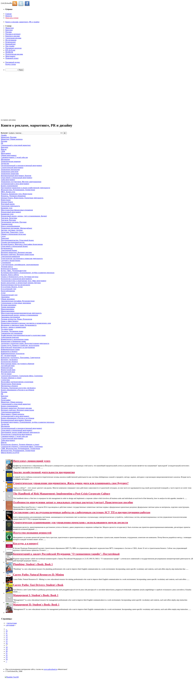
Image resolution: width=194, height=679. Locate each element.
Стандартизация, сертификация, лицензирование (20, 264)
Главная (8, 14)
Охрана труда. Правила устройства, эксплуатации (20, 345)
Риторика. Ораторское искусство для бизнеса (18, 388)
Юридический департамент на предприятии (18, 347)
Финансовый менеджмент (11, 212)
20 (7, 651)
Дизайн (4, 135)
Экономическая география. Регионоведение (18, 301)
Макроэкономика (7, 309)
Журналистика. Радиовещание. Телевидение (18, 190)
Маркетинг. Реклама (8, 137)
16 (7, 643)
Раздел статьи (10, 64)
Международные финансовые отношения (17, 210)
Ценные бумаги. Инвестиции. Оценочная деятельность (22, 198)
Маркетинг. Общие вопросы (12, 139)
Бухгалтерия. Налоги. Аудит (12, 287)
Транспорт (5, 238)
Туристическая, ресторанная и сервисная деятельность (22, 258)
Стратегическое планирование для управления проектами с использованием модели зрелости (70, 522)
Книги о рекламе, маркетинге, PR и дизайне (22, 22)
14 (7, 639)
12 (7, 635)
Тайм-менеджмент (8, 180)
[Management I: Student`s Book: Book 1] (9, 601)
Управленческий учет (9, 295)
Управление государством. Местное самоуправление (21, 182)
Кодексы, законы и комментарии (13, 327)
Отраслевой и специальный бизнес (14, 246)
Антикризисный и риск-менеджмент (15, 184)
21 (7, 653)
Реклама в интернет (13, 34)
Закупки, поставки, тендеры (12, 230)
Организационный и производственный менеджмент (21, 165)
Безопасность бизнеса (9, 269)
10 (7, 631)
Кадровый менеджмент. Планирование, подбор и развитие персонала (27, 273)
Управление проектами (10, 174)
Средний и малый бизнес (10, 260)
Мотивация (5, 159)
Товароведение (6, 224)
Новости (8, 16)
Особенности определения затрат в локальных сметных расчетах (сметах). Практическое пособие (73, 502)
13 (7, 637)
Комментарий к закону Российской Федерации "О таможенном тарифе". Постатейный (66, 553)
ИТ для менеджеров (8, 355)
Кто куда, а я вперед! (25, 543)
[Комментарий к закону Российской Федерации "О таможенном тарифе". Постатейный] (9, 562)
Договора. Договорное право (12, 331)
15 (7, 641)
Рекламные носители (13, 48)
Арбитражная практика (10, 337)
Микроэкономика (7, 311)
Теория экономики (8, 307)
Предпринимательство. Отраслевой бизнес (17, 240)
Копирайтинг (10, 44)
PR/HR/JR (9, 52)
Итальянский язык (8, 372)
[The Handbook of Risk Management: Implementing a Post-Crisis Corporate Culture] (9, 500)
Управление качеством (9, 172)
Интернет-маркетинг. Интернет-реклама (16, 252)
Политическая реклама (14, 54)
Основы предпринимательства (12, 242)
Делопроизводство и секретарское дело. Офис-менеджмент (23, 281)
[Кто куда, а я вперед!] (9, 551)
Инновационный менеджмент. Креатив (16, 176)
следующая (10, 625)
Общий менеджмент (9, 155)
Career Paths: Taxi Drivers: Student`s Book (38, 584)
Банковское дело (7, 214)
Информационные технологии (12, 353)
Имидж (4, 149)
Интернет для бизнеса (9, 360)
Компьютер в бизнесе (9, 351)
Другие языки (6, 374)
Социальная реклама (13, 38)
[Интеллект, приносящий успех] (9, 470)
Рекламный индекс (12, 62)
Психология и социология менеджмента (16, 279)
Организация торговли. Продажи (13, 222)
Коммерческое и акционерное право (15, 339)
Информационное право (10, 349)
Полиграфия (5, 400)
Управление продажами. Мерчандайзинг (16, 228)
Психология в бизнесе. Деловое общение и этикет (20, 444)
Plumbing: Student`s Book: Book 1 (33, 564)
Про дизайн (9, 46)
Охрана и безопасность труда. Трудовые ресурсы (19, 277)
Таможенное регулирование (11, 333)
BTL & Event (10, 50)
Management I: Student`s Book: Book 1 (35, 595)
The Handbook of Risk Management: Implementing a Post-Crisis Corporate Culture (61, 493)
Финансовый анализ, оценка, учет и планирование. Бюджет (24, 216)
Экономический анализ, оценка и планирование (19, 315)
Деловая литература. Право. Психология (16, 319)
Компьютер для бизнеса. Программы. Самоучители (20, 357)
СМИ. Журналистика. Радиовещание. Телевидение (20, 448)
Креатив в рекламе (12, 36)
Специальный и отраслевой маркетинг (16, 145)
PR (2, 143)
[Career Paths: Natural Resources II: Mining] (9, 582)
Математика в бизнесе (9, 386)
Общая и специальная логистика (13, 234)
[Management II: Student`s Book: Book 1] (9, 612)
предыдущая (12, 623)
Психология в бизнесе (9, 362)
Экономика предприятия (10, 317)
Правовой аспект (12, 58)
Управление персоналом (10, 169)
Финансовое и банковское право (13, 341)
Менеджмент (10, 56)
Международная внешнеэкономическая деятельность (21, 313)
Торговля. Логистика (9, 218)
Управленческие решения (11, 161)
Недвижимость (6, 248)
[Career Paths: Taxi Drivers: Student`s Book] (9, 593)
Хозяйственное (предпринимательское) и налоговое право (23, 335)
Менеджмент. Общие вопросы (12, 414)
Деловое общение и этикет (11, 378)
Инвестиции (6, 200)
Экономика (5, 297)
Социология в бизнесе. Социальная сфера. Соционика (22, 376)
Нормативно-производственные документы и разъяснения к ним (26, 323)
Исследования (10, 40)
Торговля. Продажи (8, 220)
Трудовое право (7, 329)
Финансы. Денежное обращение (13, 196)
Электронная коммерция (10, 256)
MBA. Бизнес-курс (8, 192)
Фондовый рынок (8, 204)
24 (7, 659)
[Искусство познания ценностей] (9, 541)
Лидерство (5, 163)
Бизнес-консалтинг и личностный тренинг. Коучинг (21, 283)
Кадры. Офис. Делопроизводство (13, 271)
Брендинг (9, 30)
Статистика (5, 380)
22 (7, 655)
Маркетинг (9, 28)
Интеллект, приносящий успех (31, 460)
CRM (3, 151)
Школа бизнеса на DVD (10, 452)
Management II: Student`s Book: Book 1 (36, 604)
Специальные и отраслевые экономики (16, 303)
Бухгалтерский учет (8, 289)
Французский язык (8, 370)
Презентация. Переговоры (11, 384)
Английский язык (8, 366)
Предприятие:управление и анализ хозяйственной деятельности (25, 188)
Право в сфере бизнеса (9, 321)
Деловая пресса (7, 267)
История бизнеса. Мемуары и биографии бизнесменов (22, 244)
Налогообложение (8, 291)
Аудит (3, 293)
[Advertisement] (13, 95)
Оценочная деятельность (10, 206)
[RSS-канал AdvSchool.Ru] (15, 3)
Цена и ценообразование (10, 226)
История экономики (8, 305)
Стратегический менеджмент (12, 167)
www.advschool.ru (50, 669)
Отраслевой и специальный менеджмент (16, 178)
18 (7, 647)
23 (7, 657)
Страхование (6, 262)
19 (7, 649)
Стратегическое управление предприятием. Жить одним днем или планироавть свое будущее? (71, 483)
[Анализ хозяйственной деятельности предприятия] (9, 481)
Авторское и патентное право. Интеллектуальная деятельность (25, 343)
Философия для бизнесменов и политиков (17, 382)
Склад (3, 236)
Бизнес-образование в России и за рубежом (17, 390)
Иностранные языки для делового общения (17, 364)
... (6, 629)
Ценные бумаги (7, 202)
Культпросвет (10, 42)
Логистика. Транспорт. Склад (12, 232)
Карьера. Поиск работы (10, 275)
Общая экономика (8, 299)
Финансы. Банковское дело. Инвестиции (16, 194)
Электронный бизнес (9, 250)
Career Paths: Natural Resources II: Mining (38, 574)
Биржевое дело (6, 208)
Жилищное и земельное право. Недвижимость (18, 325)
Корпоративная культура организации (15, 285)
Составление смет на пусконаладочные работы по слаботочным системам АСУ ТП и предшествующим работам (81, 512)
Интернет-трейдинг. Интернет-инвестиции (17, 254)
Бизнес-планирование (9, 186)
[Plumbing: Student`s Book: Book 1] (9, 572)
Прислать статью (11, 18)
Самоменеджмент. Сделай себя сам (14, 157)
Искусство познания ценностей (32, 532)
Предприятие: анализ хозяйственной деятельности (20, 432)
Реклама (8, 32)
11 (6, 633)
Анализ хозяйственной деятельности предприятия (44, 472)
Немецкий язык (7, 368)
